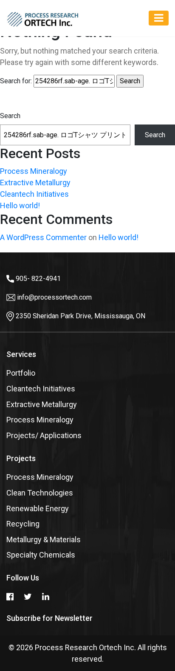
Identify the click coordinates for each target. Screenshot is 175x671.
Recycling (23, 523)
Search (10, 116)
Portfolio (20, 372)
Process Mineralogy (33, 171)
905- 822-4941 (38, 279)
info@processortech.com (54, 297)
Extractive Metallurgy (35, 182)
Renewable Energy (37, 508)
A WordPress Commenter (43, 237)
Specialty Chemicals (40, 554)
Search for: (16, 81)
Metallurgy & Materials (43, 539)
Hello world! (20, 205)
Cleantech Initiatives (34, 194)
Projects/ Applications (44, 435)
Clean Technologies (39, 492)
